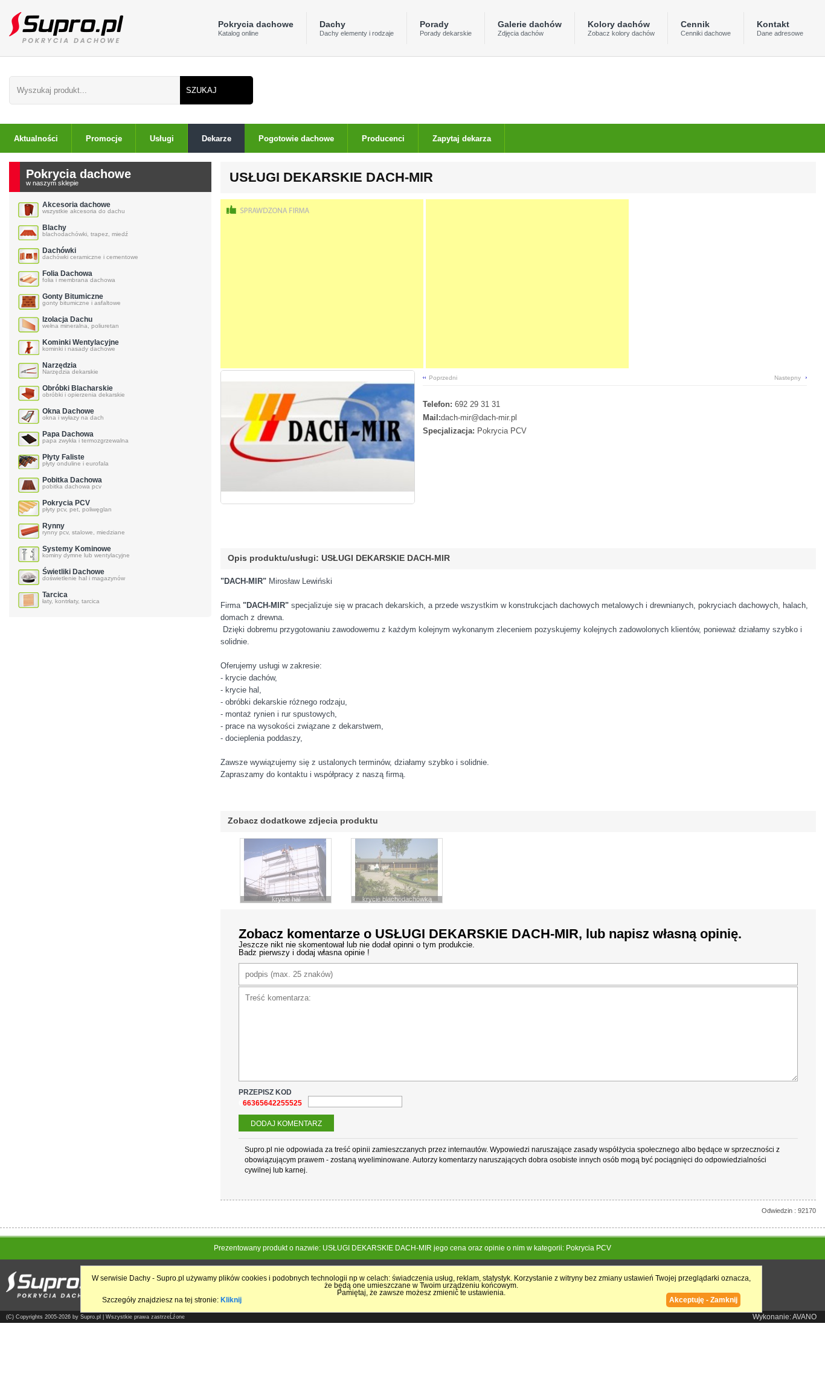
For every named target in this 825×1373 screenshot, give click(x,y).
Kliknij (231, 1300)
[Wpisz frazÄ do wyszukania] (94, 90)
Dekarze (216, 138)
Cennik (706, 28)
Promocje (104, 138)
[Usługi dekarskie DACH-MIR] (317, 501)
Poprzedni (443, 377)
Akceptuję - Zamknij (703, 1300)
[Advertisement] (321, 283)
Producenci (383, 138)
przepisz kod (266, 1092)
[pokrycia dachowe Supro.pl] (61, 26)
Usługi (162, 138)
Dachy (356, 28)
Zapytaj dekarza (461, 138)
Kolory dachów (621, 28)
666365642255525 (270, 1103)
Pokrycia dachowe (256, 28)
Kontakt (780, 28)
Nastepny (787, 377)
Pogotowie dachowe (296, 138)
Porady (446, 28)
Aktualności (36, 138)
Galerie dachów (530, 28)
